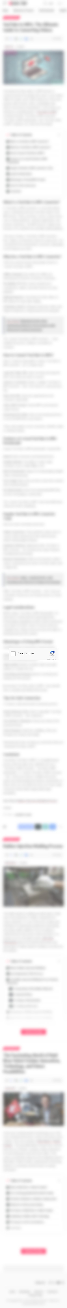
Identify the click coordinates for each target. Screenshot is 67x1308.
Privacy (49, 659)
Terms (54, 659)
